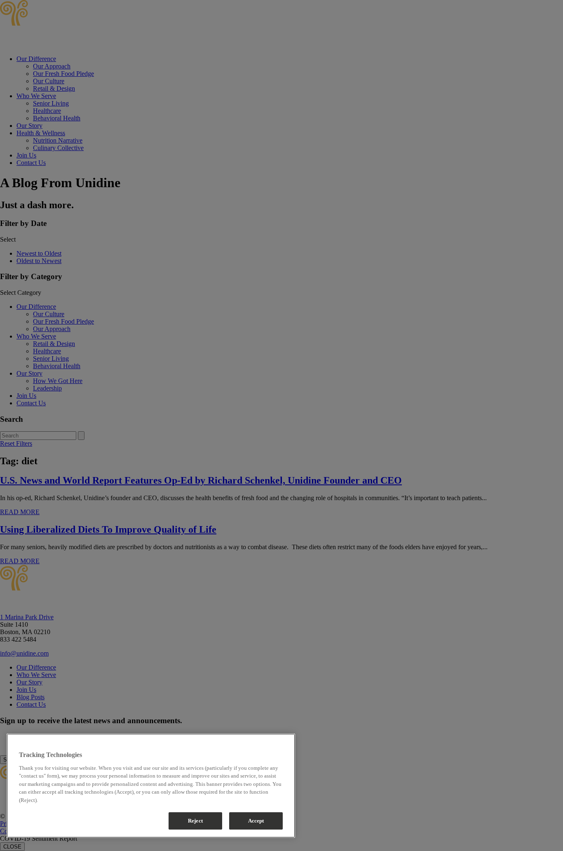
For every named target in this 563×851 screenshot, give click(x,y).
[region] (151, 785)
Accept (256, 821)
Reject (195, 821)
